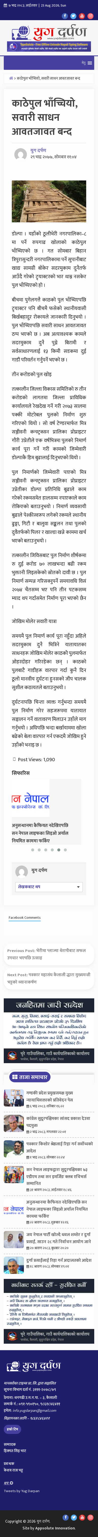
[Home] (11, 78)
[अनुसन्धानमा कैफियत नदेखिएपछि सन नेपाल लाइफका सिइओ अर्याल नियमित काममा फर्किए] (31, 797)
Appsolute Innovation (55, 1528)
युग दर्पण (38, 151)
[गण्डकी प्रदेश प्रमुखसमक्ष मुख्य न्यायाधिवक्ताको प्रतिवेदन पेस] (14, 1099)
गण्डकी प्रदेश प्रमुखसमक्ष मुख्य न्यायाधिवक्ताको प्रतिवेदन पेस (49, 1097)
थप (7, 1483)
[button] (83, 63)
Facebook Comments (25, 918)
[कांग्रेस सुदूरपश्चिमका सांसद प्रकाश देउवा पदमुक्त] (14, 1124)
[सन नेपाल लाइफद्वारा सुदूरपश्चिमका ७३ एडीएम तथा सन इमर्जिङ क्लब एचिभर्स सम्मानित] (14, 1175)
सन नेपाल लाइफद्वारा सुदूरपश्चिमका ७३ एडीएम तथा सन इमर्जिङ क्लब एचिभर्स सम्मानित (56, 1176)
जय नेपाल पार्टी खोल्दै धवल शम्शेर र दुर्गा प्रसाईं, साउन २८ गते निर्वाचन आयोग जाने (58, 1238)
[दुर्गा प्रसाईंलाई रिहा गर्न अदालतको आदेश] (14, 1266)
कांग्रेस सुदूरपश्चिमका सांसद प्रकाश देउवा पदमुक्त (58, 1122)
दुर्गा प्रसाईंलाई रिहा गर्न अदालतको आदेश (58, 1260)
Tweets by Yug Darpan (21, 1491)
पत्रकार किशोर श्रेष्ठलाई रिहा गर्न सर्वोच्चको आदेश (59, 1148)
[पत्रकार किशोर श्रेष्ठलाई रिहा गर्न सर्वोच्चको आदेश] (14, 1150)
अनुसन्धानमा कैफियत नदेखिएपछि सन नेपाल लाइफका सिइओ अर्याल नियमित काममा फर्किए (57, 1209)
